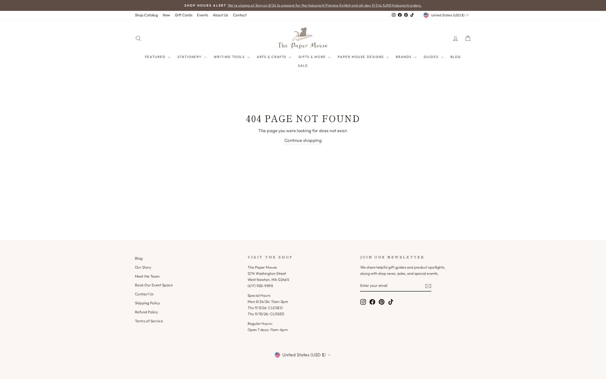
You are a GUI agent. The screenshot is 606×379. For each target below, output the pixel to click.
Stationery (190, 57)
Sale (303, 65)
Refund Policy (146, 312)
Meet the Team (147, 276)
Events (202, 15)
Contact (240, 15)
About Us (220, 15)
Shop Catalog (146, 15)
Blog (455, 57)
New (166, 15)
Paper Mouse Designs (361, 57)
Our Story (143, 267)
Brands (404, 57)
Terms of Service (149, 321)
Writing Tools (230, 57)
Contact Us (144, 294)
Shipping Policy (147, 303)
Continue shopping (303, 140)
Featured (156, 57)
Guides (432, 57)
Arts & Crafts (272, 57)
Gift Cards (183, 15)
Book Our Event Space (154, 285)
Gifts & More (313, 57)
